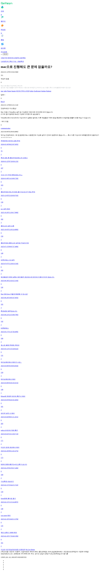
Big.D (3, 101)
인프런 (3, 549)
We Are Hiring (30, 549)
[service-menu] (1, 54)
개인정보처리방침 (12, 549)
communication (5, 128)
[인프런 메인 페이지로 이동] (50, 3)
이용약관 (22, 549)
